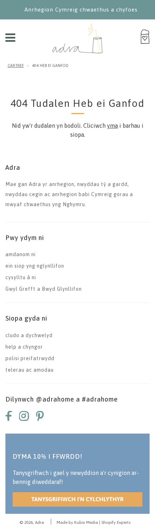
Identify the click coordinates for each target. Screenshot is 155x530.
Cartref (16, 65)
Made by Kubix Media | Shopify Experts (93, 522)
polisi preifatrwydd (29, 358)
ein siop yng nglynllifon (34, 266)
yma (112, 125)
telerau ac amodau (29, 370)
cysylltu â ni (20, 277)
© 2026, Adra (31, 522)
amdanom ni (20, 254)
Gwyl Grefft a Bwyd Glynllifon (43, 289)
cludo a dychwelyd (29, 335)
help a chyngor (24, 347)
